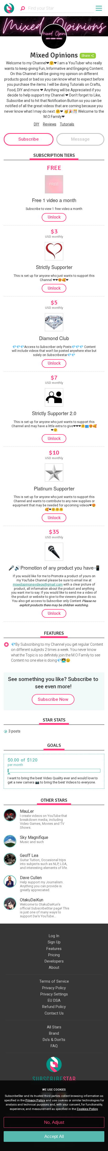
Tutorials (67, 124)
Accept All (54, 1136)
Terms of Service (54, 981)
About (54, 967)
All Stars (54, 1027)
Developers (54, 961)
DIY (36, 124)
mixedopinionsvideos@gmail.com (38, 584)
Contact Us (54, 1013)
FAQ (54, 1046)
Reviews (49, 124)
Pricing (54, 955)
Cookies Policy (87, 1109)
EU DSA (54, 1000)
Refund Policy (54, 1006)
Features (54, 948)
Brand (54, 1033)
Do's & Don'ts (54, 1039)
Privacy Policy (54, 988)
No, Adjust (54, 1122)
